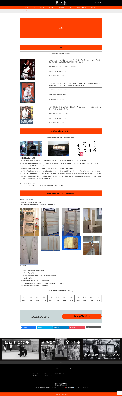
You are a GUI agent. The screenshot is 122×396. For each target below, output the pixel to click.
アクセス (70, 7)
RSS (100, 2)
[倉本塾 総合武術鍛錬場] (61, 3)
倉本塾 (33, 7)
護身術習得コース (47, 373)
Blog (67, 371)
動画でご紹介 (35, 373)
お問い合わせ (94, 7)
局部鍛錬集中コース (48, 375)
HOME (26, 7)
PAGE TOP (118, 382)
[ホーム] (20, 9)
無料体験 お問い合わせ (81, 7)
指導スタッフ (35, 375)
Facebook (95, 2)
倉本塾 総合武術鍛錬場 (63, 394)
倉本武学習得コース (48, 371)
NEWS (68, 373)
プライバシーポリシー (82, 368)
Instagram (98, 2)
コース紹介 (42, 7)
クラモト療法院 (60, 7)
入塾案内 (51, 7)
